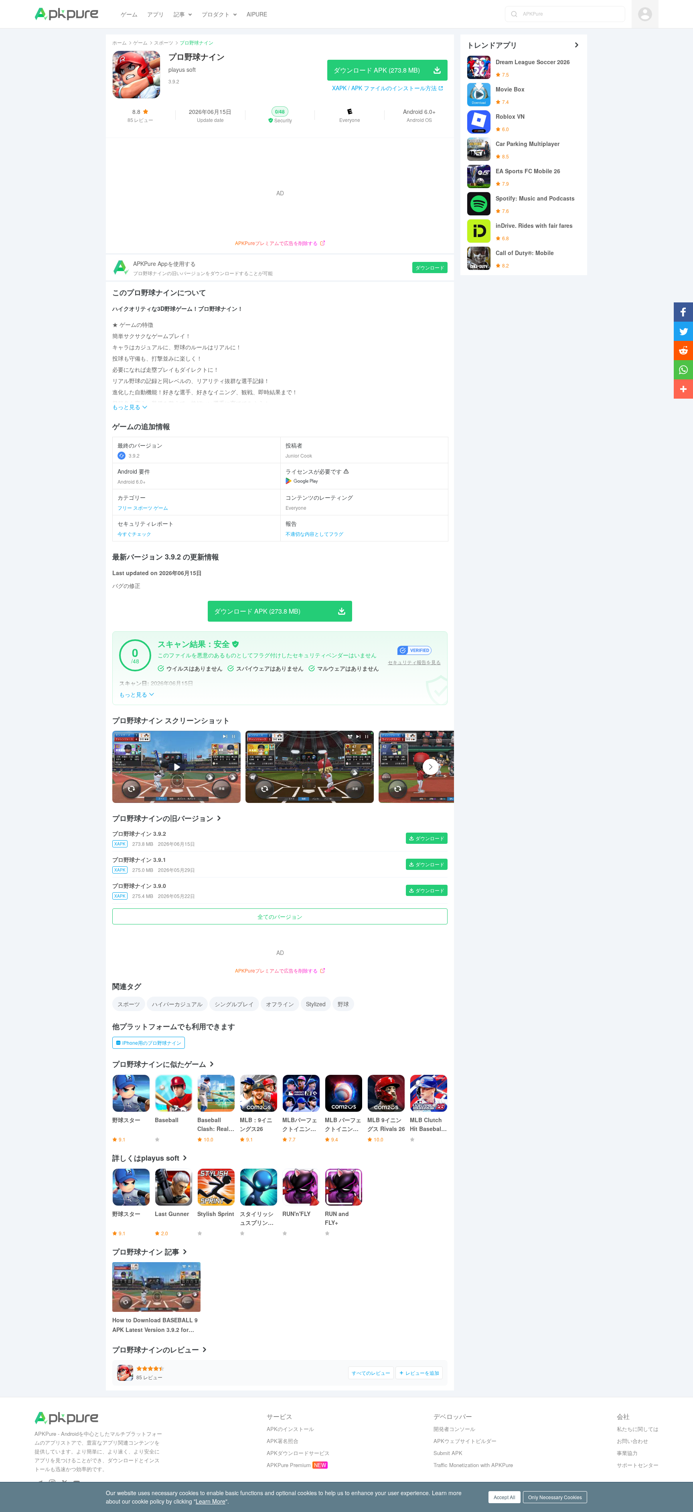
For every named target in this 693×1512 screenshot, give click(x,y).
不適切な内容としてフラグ (314, 533)
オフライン (280, 1004)
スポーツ (163, 42)
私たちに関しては (638, 1429)
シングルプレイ (234, 1004)
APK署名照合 (282, 1441)
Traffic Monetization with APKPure (473, 1465)
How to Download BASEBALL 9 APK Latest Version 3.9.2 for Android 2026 (155, 1325)
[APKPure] (66, 14)
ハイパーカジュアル (177, 1004)
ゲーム (140, 42)
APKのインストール (290, 1429)
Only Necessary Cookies (555, 1497)
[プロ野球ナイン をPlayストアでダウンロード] (302, 481)
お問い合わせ (632, 1441)
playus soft (182, 69)
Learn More (210, 1501)
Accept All (504, 1497)
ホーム (119, 42)
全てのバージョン (279, 916)
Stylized (316, 1004)
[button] (280, 115)
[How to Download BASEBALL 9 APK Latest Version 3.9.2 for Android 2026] (156, 1287)
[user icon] (645, 14)
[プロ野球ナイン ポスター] (309, 767)
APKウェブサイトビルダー (465, 1441)
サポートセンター (638, 1465)
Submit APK (448, 1453)
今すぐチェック (134, 533)
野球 (343, 1004)
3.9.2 (134, 455)
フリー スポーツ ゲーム (143, 507)
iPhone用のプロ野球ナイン (151, 1042)
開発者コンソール (454, 1429)
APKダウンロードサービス (298, 1453)
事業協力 (627, 1453)
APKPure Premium (289, 1465)
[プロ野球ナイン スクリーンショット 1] (443, 767)
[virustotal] (235, 644)
